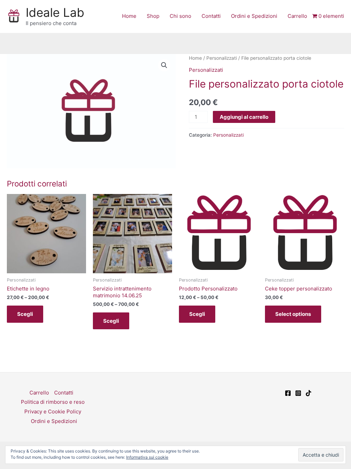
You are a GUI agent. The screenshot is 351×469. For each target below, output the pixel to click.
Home (129, 16)
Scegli (25, 314)
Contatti (211, 16)
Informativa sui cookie (147, 457)
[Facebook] (288, 393)
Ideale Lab (55, 12)
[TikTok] (308, 393)
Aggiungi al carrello (244, 117)
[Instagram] (298, 393)
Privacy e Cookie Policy (52, 411)
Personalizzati (221, 58)
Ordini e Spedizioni (254, 16)
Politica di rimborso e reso (53, 402)
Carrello (297, 16)
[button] (164, 65)
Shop (153, 16)
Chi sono (180, 16)
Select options (293, 314)
